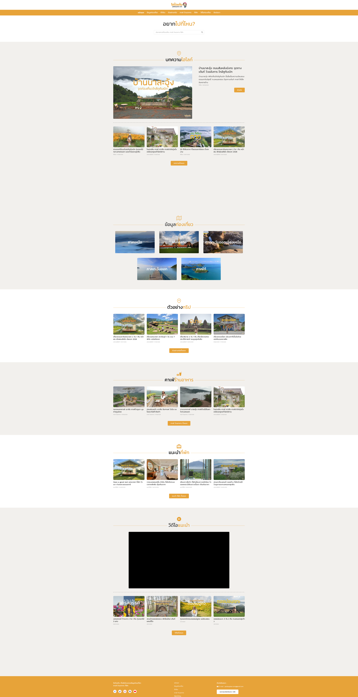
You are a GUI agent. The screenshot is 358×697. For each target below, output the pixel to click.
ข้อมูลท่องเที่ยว (152, 12)
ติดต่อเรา (217, 12)
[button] (177, 95)
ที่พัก (196, 12)
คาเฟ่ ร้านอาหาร (185, 12)
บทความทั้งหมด (179, 222)
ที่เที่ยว (163, 12)
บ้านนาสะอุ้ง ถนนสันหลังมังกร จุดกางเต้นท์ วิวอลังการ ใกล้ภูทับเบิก (220, 129)
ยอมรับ (210, 694)
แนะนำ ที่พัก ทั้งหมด (179, 555)
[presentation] (123, 66)
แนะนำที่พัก (115, 546)
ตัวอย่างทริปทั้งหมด (179, 410)
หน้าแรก (141, 12)
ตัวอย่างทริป (172, 12)
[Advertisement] (179, 241)
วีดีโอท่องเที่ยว (206, 12)
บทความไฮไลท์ (150, 213)
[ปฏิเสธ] (356, 694)
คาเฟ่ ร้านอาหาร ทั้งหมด (179, 482)
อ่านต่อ (239, 149)
